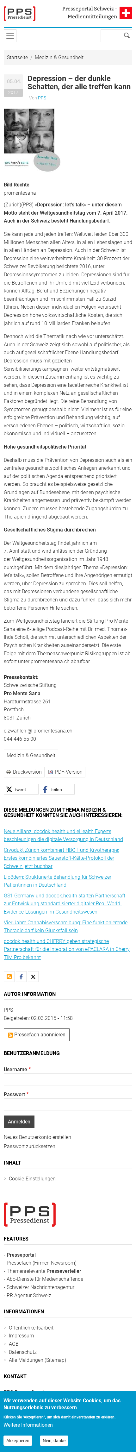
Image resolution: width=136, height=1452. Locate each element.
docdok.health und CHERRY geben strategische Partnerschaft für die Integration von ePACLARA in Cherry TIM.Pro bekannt (67, 949)
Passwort (14, 1094)
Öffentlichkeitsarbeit (31, 1328)
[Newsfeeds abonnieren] (9, 976)
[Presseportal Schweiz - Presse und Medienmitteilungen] (19, 13)
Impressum (21, 1336)
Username (15, 1069)
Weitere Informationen (28, 1425)
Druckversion (27, 772)
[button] (32, 141)
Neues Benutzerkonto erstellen (37, 1137)
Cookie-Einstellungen (32, 1179)
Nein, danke (54, 1440)
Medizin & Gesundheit (59, 57)
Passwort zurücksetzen (29, 1146)
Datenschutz (23, 1352)
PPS (42, 97)
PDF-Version (69, 772)
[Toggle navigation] (10, 35)
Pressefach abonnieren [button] (39, 1035)
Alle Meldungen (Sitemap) (37, 1360)
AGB (14, 1344)
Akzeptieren (17, 1440)
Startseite (17, 57)
